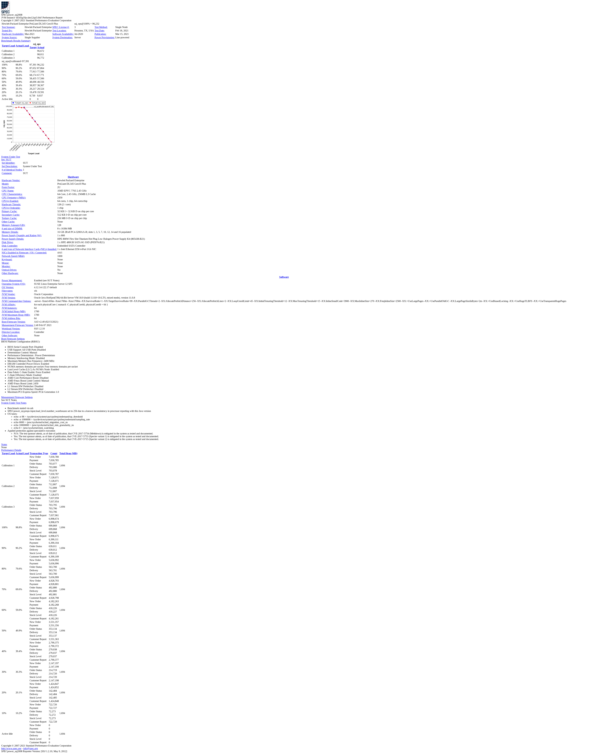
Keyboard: (7, 259)
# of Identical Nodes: (12, 169)
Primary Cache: (9, 211)
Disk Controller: (10, 245)
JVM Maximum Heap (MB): (16, 315)
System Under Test (10, 156)
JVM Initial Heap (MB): (14, 311)
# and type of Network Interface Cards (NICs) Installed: (29, 249)
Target (33, 47)
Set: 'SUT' (6, 159)
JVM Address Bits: (11, 318)
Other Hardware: (10, 273)
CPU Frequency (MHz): (14, 197)
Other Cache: (8, 221)
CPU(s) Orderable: (11, 208)
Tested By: (7, 30)
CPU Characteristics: (12, 194)
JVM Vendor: (8, 294)
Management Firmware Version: (17, 325)
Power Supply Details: (13, 239)
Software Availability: (63, 34)
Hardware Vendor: (11, 180)
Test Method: (101, 27)
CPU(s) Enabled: (10, 201)
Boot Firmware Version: (13, 321)
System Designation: (62, 37)
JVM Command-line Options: (16, 301)
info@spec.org (30, 748)
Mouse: (5, 263)
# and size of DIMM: (12, 228)
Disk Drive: (7, 242)
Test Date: (100, 30)
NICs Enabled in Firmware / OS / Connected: (24, 252)
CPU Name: (8, 190)
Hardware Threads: (11, 204)
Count (53, 453)
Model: (5, 183)
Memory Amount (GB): (13, 225)
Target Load (8, 45)
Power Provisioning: (105, 37)
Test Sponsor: (8, 27)
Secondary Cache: (11, 214)
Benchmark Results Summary (16, 40)
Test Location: (59, 30)
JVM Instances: (9, 308)
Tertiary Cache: (9, 218)
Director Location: (11, 332)
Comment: (7, 173)
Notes (4, 444)
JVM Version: (8, 297)
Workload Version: (11, 328)
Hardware (73, 177)
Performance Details (11, 450)
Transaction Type (39, 453)
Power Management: (12, 280)
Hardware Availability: (13, 34)
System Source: (9, 37)
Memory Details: (10, 232)
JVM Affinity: (9, 304)
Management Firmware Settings (17, 397)
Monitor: (6, 266)
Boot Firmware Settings (13, 338)
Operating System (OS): (13, 284)
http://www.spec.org (11, 748)
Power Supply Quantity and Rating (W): (22, 235)
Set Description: (10, 166)
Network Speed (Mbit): (13, 256)
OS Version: (8, 287)
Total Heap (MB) (68, 453)
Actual (40, 47)
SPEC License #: (60, 27)
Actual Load (22, 45)
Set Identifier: (8, 163)
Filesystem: (7, 290)
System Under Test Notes (13, 403)
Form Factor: (8, 187)
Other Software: (10, 335)
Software (284, 277)
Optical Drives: (9, 269)
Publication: (100, 34)
